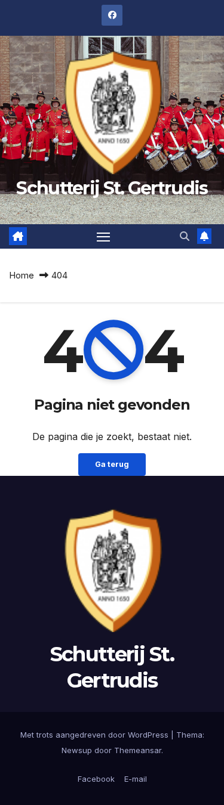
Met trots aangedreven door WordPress (95, 734)
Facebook (96, 779)
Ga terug (112, 464)
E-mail (135, 779)
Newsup (77, 750)
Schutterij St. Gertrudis (111, 188)
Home (21, 275)
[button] (184, 236)
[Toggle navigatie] (103, 236)
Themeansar (137, 750)
